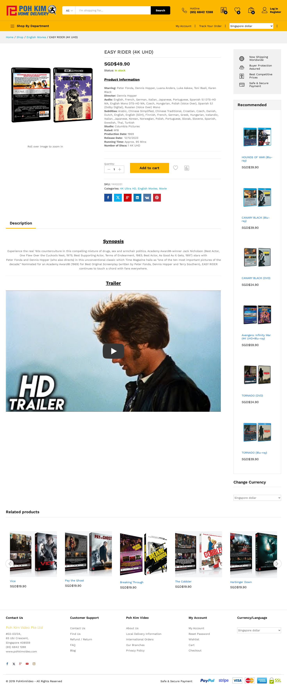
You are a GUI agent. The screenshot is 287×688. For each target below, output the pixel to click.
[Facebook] (7, 664)
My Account (183, 26)
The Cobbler (183, 581)
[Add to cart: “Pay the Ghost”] (75, 574)
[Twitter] (14, 664)
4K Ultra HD (128, 188)
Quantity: (109, 164)
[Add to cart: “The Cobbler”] (185, 575)
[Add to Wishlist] (176, 168)
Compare (187, 168)
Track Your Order (210, 26)
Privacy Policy (135, 650)
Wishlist (194, 639)
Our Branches (135, 645)
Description (21, 223)
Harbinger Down (241, 582)
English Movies (147, 188)
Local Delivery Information (143, 633)
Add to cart (149, 168)
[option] (33, 562)
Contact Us (77, 628)
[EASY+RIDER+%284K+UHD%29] (118, 198)
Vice (13, 581)
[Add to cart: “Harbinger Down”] (240, 575)
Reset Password (199, 633)
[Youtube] (27, 664)
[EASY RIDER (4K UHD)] (108, 198)
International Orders (139, 639)
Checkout (195, 650)
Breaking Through (132, 582)
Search (160, 10)
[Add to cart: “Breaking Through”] (130, 575)
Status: (109, 70)
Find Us (75, 633)
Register (275, 11)
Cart (191, 645)
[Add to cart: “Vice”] (20, 574)
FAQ (72, 645)
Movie (163, 188)
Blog (73, 650)
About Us (132, 628)
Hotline (195, 8)
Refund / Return (81, 639)
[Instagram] (33, 663)
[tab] (21, 225)
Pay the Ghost (74, 580)
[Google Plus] (20, 664)
